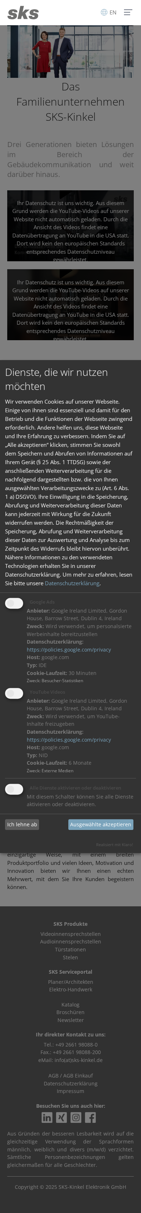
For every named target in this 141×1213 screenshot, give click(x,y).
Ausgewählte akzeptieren (100, 824)
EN (112, 12)
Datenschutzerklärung (72, 583)
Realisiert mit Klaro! (114, 844)
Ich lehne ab (22, 824)
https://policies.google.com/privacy (69, 650)
